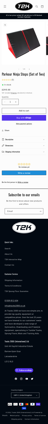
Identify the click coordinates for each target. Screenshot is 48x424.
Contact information (32, 419)
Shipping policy (16, 419)
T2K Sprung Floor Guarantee (16, 291)
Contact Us (9, 265)
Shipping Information (13, 280)
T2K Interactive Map (13, 259)
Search (7, 249)
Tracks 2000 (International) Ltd (23, 412)
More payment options (24, 123)
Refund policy (15, 415)
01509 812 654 (11, 301)
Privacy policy (27, 415)
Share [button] (7, 130)
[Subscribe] (40, 211)
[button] (5, 6)
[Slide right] (29, 69)
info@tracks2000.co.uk (15, 306)
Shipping (14, 93)
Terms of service (40, 415)
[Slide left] (18, 69)
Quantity (5, 97)
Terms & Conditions (13, 286)
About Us (8, 254)
